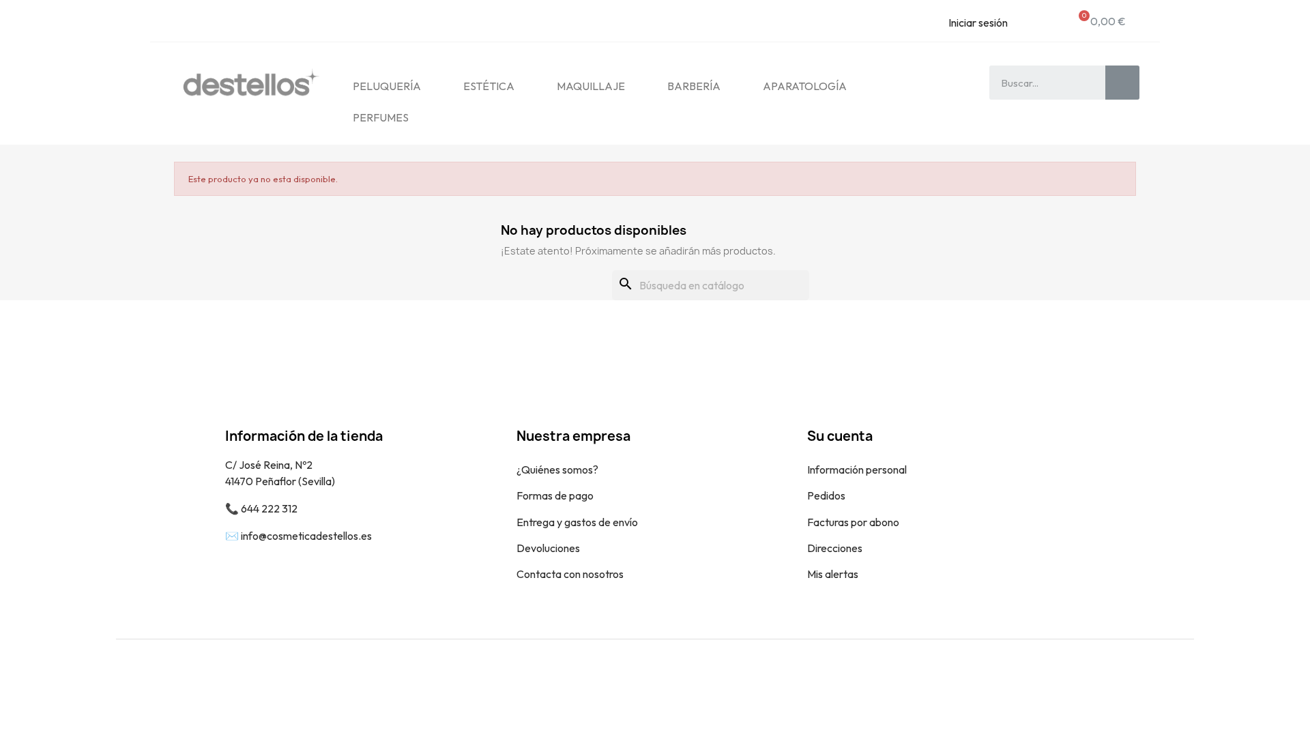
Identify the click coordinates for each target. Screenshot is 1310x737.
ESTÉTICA (488, 86)
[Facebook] (1142, 683)
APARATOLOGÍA (805, 86)
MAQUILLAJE (591, 86)
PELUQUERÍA (387, 86)
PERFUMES (381, 117)
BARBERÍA (693, 86)
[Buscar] (1122, 83)
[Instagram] (1173, 683)
